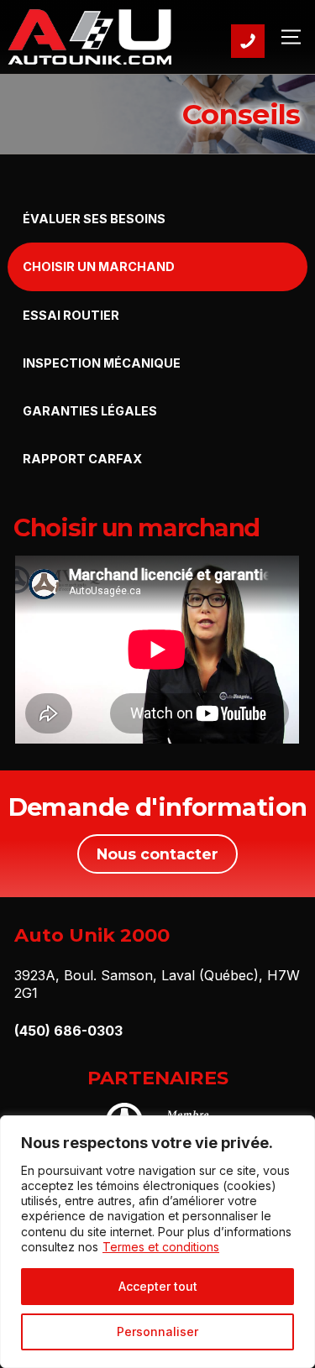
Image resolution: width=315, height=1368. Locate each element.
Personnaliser (157, 1331)
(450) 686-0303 (68, 1030)
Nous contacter (157, 854)
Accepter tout (157, 1286)
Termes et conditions (160, 1247)
